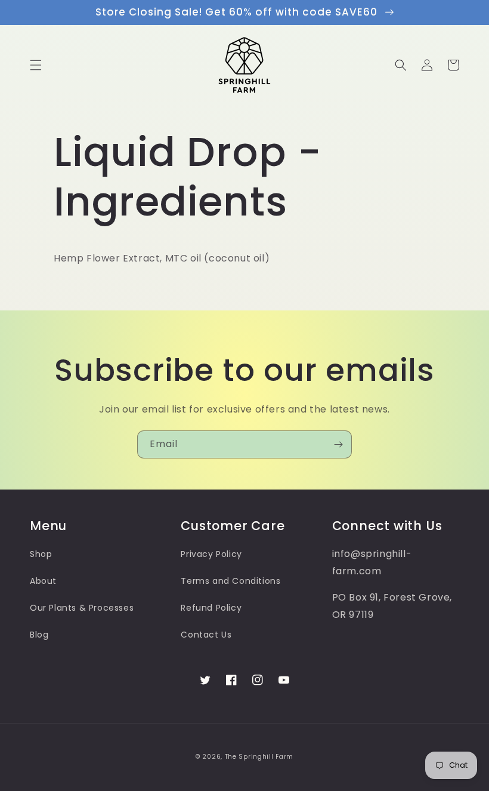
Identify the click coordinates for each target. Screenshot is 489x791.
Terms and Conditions (230, 581)
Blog (39, 635)
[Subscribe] (338, 444)
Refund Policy (211, 608)
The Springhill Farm (259, 756)
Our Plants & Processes (82, 608)
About (43, 581)
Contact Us (206, 635)
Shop (41, 554)
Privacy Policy (211, 554)
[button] (36, 65)
